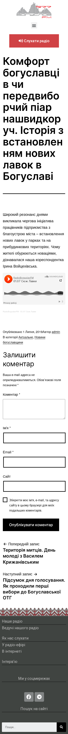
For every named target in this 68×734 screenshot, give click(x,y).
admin (56, 332)
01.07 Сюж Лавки (28, 312)
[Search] (61, 727)
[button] (34, 25)
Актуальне (26, 337)
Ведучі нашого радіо (20, 628)
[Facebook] (29, 697)
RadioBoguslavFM (11, 312)
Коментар (11, 394)
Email (8, 451)
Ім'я (7, 427)
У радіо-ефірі (13, 645)
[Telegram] (39, 697)
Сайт (7, 476)
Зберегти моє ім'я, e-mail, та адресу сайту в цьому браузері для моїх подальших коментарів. (34, 505)
